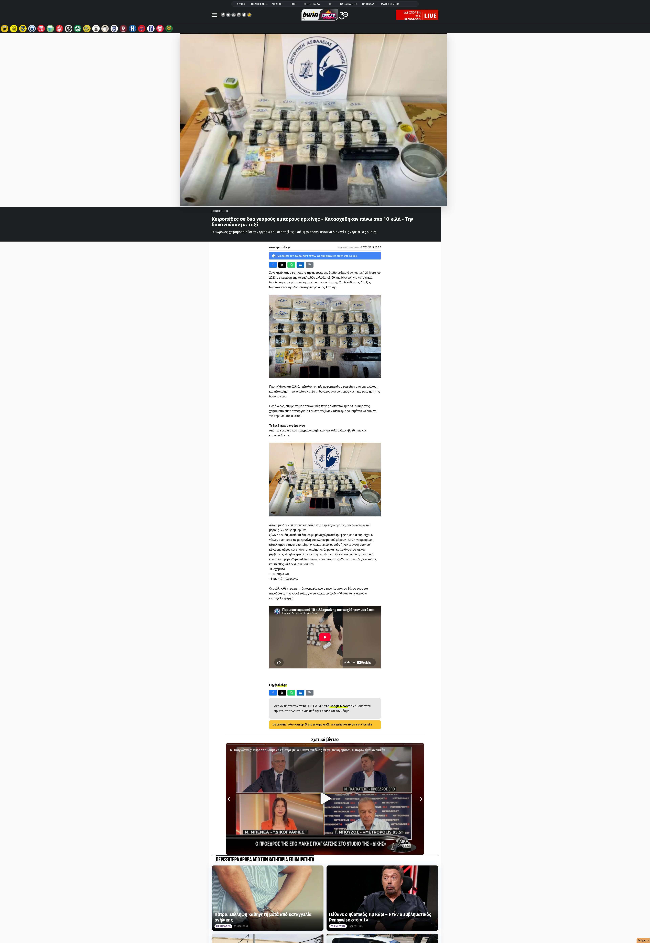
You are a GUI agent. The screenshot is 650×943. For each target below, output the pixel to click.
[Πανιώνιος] (141, 28)
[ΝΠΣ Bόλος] (41, 28)
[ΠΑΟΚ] (96, 28)
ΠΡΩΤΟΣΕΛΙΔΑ (312, 4)
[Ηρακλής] (132, 28)
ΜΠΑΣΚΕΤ (277, 4)
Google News (339, 706)
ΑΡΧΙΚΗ (241, 4)
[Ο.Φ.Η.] (68, 28)
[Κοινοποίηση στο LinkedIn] (300, 265)
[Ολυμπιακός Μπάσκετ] (160, 28)
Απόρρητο (643, 940)
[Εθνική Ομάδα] (151, 28)
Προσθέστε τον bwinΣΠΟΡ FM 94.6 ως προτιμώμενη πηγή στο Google (317, 255)
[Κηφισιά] (114, 28)
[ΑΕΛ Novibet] (123, 28)
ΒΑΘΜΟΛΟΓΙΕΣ (348, 4)
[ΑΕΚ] (4, 28)
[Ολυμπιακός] (59, 28)
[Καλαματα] (105, 28)
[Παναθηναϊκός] (77, 28)
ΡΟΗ (293, 4)
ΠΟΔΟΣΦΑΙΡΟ (259, 4)
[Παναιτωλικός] (87, 28)
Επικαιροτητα (220, 211)
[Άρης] (13, 28)
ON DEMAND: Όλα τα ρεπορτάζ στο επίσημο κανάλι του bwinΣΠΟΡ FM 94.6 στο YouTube (322, 724)
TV (330, 4)
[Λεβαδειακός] (50, 28)
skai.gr (282, 685)
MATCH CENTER (390, 4)
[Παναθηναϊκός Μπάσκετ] (169, 28)
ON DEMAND (369, 4)
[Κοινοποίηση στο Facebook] (273, 265)
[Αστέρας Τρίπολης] (23, 28)
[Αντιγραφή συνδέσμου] (309, 265)
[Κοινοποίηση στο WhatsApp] (291, 265)
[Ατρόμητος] (32, 28)
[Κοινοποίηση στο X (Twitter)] (282, 265)
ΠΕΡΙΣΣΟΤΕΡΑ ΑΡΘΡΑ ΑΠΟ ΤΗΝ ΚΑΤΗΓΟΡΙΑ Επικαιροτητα (265, 859)
